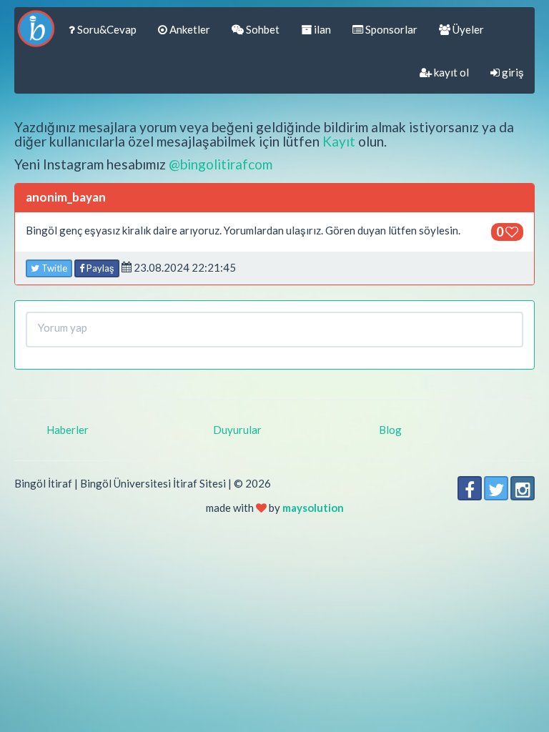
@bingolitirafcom (220, 164)
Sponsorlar (390, 29)
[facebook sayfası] (470, 488)
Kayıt (338, 141)
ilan (321, 29)
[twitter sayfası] (496, 488)
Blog (390, 429)
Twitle (53, 268)
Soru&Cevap (106, 29)
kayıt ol (450, 72)
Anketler (188, 29)
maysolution (313, 507)
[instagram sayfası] (522, 488)
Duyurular (237, 429)
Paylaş (99, 268)
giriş (512, 72)
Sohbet (262, 29)
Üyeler (467, 29)
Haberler (67, 429)
